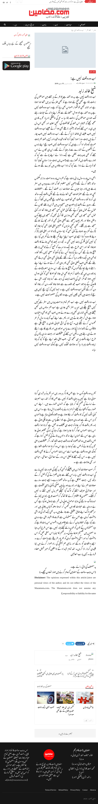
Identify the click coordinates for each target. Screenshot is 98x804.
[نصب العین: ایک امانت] (45, 698)
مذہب (44, 24)
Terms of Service (50, 789)
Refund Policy (63, 789)
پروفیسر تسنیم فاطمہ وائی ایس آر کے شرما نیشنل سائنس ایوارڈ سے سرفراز (80, 674)
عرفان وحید (86, 763)
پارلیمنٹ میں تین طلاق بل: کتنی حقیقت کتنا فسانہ (50, 674)
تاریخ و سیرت (29, 24)
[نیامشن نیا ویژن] (84, 698)
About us (93, 789)
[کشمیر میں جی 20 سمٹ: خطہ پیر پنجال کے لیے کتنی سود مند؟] (65, 698)
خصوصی (82, 24)
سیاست (69, 24)
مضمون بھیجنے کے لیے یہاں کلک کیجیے (16, 45)
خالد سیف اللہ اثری (84, 754)
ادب (56, 24)
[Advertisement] (65, 371)
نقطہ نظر (92, 71)
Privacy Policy (75, 789)
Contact (85, 789)
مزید (15, 24)
